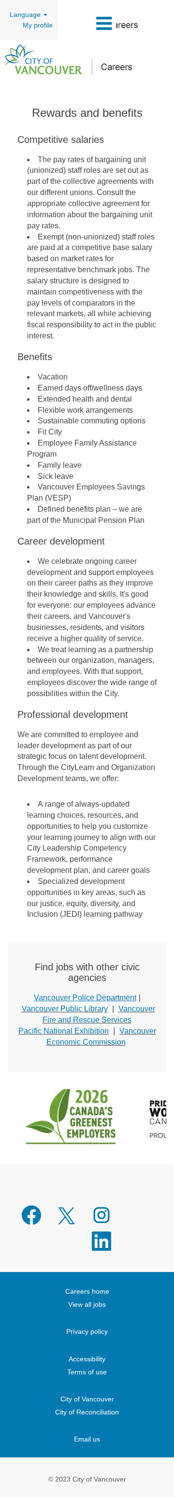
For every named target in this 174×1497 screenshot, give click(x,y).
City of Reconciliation (87, 1412)
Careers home (87, 1291)
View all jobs (87, 1304)
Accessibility (87, 1359)
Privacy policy (87, 1331)
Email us (87, 1439)
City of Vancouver (87, 1399)
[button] (87, 23)
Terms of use (87, 1372)
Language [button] (26, 14)
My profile (38, 25)
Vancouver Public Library (65, 1009)
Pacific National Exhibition (63, 1031)
